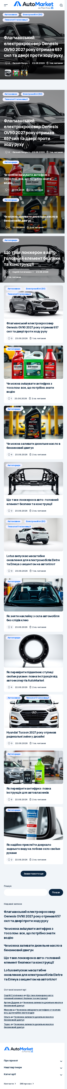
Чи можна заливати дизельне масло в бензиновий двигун (33, 947)
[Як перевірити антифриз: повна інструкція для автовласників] (33, 767)
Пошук (8, 886)
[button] (6, 5)
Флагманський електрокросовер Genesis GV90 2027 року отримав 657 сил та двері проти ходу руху (32, 916)
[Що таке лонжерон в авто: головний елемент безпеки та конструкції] (33, 259)
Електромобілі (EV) (32, 94)
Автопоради (11, 14)
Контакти (9, 1083)
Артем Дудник (11, 1002)
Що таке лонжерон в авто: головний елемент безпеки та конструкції (32, 960)
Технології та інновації (16, 99)
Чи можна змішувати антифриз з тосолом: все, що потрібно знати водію (29, 933)
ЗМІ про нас (26, 1083)
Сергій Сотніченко (13, 995)
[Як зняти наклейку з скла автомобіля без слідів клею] (33, 594)
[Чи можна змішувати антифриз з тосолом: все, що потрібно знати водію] (33, 44)
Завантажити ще (34, 873)
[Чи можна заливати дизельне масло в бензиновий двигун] (33, 214)
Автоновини (11, 94)
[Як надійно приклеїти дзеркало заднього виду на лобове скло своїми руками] (33, 823)
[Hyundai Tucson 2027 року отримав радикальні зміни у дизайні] (33, 711)
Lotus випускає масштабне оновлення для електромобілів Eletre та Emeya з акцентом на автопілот (33, 974)
